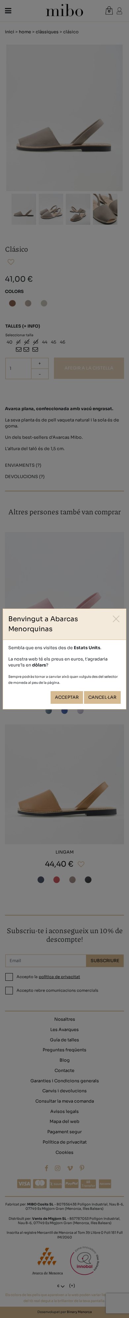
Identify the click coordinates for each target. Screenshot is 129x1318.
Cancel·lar (102, 697)
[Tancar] (116, 619)
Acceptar (67, 697)
